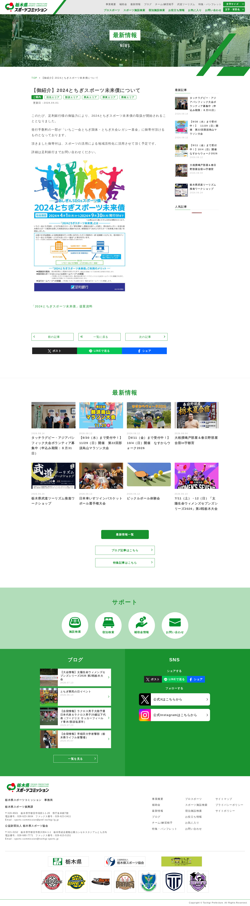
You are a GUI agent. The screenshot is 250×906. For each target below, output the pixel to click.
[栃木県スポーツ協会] (125, 864)
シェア (146, 350)
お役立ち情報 (176, 10)
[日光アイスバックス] (101, 890)
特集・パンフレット (209, 4)
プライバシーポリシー (229, 804)
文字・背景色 (232, 9)
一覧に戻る (100, 336)
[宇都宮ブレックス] (76, 890)
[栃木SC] (149, 890)
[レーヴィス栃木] (198, 890)
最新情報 (135, 4)
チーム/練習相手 (164, 4)
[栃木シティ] (174, 890)
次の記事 (145, 336)
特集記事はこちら (125, 562)
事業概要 (111, 4)
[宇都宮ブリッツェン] (52, 890)
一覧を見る (75, 758)
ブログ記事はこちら (125, 550)
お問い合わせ (213, 10)
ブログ (148, 4)
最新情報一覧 (125, 534)
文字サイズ (232, 4)
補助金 (123, 4)
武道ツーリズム (186, 4)
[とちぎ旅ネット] (181, 864)
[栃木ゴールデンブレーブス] (125, 890)
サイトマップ (223, 798)
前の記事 (54, 336)
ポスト (57, 350)
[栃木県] (68, 864)
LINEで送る (102, 350)
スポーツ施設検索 (134, 10)
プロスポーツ (112, 10)
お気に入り (195, 10)
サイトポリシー (225, 810)
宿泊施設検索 (157, 10)
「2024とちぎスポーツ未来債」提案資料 (62, 306)
